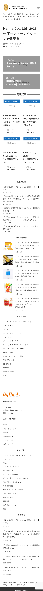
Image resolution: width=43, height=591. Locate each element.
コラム (5, 329)
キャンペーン (8, 325)
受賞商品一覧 (8, 436)
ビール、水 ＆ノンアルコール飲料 (15, 345)
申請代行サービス (9, 429)
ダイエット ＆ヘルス (13, 46)
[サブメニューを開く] (38, 429)
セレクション (8, 337)
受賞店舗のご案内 (9, 360)
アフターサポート (9, 440)
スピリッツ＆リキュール (12, 333)
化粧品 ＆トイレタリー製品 (13, 356)
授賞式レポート (9, 364)
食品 (5, 375)
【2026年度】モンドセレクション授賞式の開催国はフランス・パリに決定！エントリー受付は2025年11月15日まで (21, 199)
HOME (5, 425)
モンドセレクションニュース (13, 348)
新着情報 (6, 368)
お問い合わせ (8, 444)
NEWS (5, 432)
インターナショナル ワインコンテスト (17, 322)
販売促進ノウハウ (9, 371)
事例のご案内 (8, 352)
